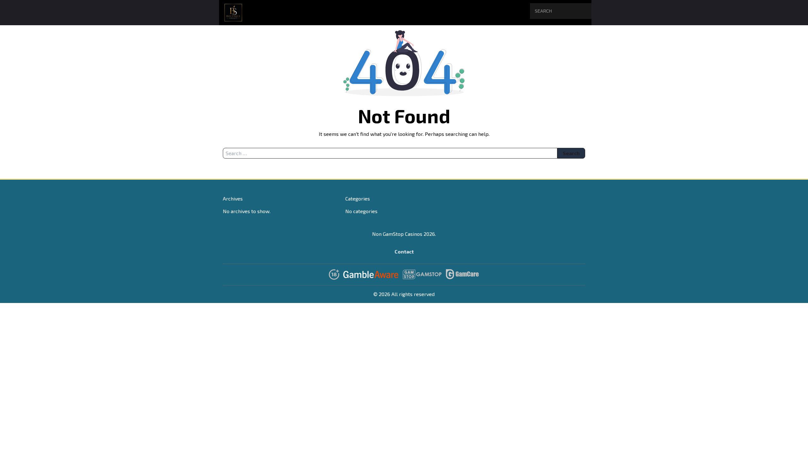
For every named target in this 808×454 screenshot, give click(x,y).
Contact (404, 251)
